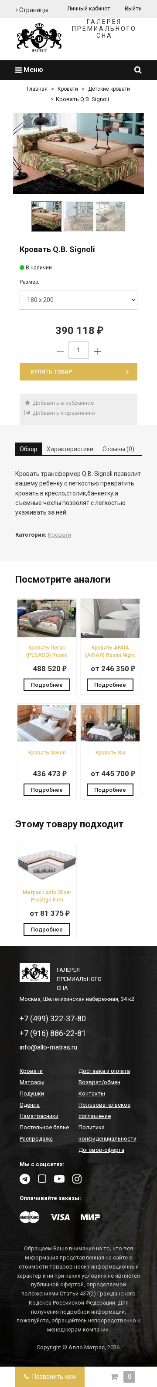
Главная (37, 89)
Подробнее (47, 685)
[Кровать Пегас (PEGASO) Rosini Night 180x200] (46, 636)
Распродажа (36, 1138)
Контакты (91, 1093)
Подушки (32, 1093)
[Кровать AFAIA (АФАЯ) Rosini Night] (110, 636)
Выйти (133, 8)
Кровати (68, 89)
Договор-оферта (101, 1150)
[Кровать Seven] (46, 741)
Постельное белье (44, 1127)
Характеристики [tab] (70, 449)
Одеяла (30, 1105)
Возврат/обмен (99, 1082)
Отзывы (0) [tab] (118, 449)
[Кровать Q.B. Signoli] (78, 153)
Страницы (33, 10)
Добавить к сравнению (63, 413)
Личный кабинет (88, 8)
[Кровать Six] (110, 741)
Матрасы (32, 1082)
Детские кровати (109, 89)
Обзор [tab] (29, 449)
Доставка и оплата (104, 1071)
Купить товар (51, 371)
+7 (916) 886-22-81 (53, 1033)
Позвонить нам (53, 1376)
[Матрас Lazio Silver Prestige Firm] (46, 880)
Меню (32, 70)
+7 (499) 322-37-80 (53, 1018)
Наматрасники (39, 1116)
